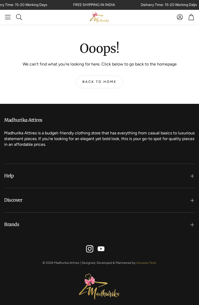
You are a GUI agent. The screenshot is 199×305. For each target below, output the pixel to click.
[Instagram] (89, 248)
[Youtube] (101, 248)
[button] (7, 17)
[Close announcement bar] (194, 4)
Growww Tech (146, 263)
